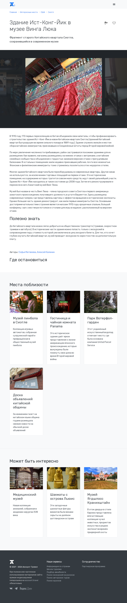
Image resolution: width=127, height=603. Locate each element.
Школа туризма (54, 569)
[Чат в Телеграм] (16, 589)
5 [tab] (72, 119)
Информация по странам (58, 566)
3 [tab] (63, 119)
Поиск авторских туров (58, 578)
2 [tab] (58, 119)
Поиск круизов (54, 581)
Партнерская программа (93, 566)
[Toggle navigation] (114, 4)
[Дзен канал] (26, 588)
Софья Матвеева (27, 252)
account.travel (31, 580)
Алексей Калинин (46, 252)
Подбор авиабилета (56, 572)
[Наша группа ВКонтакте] (11, 589)
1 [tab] (54, 119)
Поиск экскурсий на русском (60, 575)
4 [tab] (68, 119)
